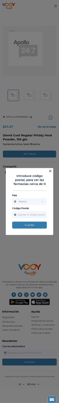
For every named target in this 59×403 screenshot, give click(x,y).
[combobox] (18, 201)
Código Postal (20, 208)
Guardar (29, 225)
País (14, 195)
